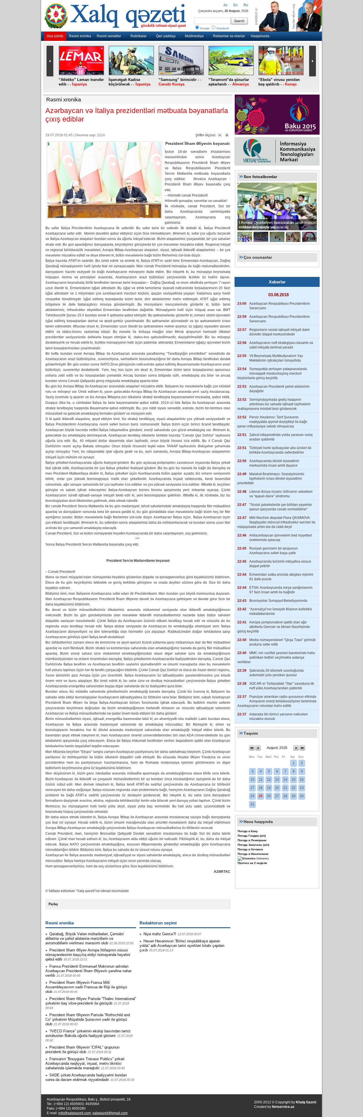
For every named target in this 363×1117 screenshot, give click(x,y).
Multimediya (194, 36)
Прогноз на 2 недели (252, 863)
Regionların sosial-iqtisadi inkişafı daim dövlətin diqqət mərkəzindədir (279, 332)
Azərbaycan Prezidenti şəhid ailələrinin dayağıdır (279, 389)
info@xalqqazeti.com (74, 1113)
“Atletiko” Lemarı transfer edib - (81, 82)
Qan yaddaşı (166, 36)
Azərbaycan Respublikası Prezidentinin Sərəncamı (279, 306)
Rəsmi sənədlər (109, 36)
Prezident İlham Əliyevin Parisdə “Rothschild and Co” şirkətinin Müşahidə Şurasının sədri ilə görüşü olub (87, 1019)
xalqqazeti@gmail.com (110, 1113)
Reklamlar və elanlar (229, 36)
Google (205, 28)
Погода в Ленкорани (252, 840)
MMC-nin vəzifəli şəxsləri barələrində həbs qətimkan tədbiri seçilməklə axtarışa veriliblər (276, 657)
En (235, 5)
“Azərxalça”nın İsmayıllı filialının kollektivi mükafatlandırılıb (280, 611)
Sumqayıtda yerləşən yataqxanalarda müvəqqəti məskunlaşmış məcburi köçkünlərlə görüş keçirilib (272, 373)
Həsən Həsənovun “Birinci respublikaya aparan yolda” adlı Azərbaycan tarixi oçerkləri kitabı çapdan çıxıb (182, 945)
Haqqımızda (260, 36)
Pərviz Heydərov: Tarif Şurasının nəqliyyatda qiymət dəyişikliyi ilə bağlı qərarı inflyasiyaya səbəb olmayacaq (272, 421)
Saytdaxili (222, 28)
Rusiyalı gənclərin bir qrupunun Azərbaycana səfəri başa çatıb (273, 550)
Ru (246, 5)
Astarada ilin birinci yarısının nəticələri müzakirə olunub (278, 716)
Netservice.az (283, 1107)
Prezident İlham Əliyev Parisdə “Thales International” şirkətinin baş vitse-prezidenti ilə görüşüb (90, 1001)
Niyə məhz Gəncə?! (159, 934)
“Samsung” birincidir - (180, 82)
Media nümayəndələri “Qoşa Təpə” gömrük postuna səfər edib (282, 642)
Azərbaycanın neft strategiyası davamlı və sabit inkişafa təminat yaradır (281, 345)
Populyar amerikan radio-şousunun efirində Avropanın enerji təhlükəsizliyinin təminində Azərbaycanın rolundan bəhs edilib (276, 701)
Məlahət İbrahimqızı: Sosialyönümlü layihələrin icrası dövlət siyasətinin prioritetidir (270, 478)
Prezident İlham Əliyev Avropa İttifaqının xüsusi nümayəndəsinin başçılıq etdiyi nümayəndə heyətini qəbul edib (87, 954)
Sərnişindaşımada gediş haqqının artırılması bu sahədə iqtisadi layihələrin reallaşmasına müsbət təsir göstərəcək (274, 404)
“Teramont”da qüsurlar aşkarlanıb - (228, 82)
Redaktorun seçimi (158, 922)
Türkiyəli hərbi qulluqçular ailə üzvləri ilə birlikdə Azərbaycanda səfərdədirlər (280, 450)
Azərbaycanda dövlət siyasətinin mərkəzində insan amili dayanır (274, 463)
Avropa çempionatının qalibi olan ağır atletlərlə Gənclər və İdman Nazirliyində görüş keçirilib (273, 626)
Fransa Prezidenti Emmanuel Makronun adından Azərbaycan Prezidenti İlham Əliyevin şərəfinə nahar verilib (88, 971)
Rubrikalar (138, 36)
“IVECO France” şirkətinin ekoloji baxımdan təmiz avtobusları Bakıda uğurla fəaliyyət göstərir (88, 1033)
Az (225, 5)
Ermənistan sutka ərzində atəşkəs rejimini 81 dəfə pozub (281, 577)
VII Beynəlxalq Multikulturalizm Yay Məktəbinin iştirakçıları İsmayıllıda (276, 358)
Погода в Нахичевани (253, 853)
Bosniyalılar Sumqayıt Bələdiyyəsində (278, 601)
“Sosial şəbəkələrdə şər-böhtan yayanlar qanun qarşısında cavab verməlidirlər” (280, 507)
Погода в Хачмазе (250, 849)
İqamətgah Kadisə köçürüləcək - (129, 82)
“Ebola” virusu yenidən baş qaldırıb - (279, 82)
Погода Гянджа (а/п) (252, 835)
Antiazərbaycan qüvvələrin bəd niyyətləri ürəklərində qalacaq (280, 537)
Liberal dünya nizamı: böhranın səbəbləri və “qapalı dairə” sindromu (281, 494)
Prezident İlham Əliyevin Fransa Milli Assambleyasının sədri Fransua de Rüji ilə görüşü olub (86, 987)
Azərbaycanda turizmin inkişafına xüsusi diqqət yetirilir (280, 563)
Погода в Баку (248, 831)
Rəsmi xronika (80, 36)
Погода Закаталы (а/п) (253, 844)
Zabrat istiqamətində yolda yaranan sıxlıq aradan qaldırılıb (281, 437)
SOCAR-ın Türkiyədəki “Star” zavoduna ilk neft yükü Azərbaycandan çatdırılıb (281, 686)
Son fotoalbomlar (260, 176)
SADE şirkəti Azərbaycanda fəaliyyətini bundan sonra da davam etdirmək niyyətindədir (86, 1077)
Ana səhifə (55, 36)
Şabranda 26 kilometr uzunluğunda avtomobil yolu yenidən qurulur (276, 673)
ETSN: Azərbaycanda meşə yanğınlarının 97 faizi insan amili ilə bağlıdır (281, 590)
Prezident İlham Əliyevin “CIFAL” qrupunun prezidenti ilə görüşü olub (82, 1049)
